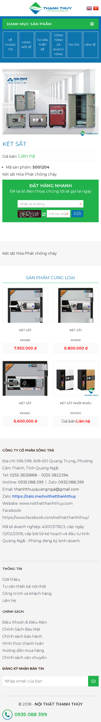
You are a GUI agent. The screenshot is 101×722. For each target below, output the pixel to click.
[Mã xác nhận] (44, 213)
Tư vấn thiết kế (42, 44)
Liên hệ (90, 44)
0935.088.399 (30, 482)
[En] (89, 8)
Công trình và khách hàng (58, 44)
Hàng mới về (26, 44)
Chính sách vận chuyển (24, 657)
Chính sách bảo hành (22, 636)
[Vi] (96, 8)
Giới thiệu (11, 579)
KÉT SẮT (25, 330)
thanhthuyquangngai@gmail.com (46, 489)
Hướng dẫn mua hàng (23, 650)
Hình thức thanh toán (23, 643)
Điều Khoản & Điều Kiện (24, 622)
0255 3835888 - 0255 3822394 (39, 475)
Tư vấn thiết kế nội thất (24, 586)
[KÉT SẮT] (25, 310)
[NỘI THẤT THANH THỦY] (50, 8)
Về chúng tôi (10, 44)
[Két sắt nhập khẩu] (75, 378)
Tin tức (74, 44)
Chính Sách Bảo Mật (21, 629)
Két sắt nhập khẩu (76, 403)
